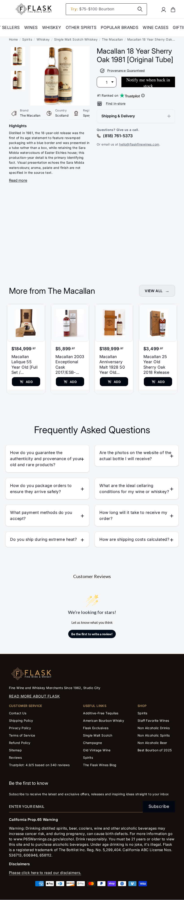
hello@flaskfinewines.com (139, 144)
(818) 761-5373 (118, 135)
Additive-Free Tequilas (100, 713)
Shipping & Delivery (118, 116)
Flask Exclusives (95, 728)
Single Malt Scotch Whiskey (76, 39)
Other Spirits (81, 27)
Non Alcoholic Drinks (154, 728)
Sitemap (15, 750)
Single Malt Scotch (98, 735)
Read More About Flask (34, 696)
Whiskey (51, 27)
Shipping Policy (21, 720)
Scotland (61, 115)
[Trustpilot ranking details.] (142, 95)
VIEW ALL (153, 291)
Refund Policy (20, 743)
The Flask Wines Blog (99, 765)
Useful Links (94, 706)
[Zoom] (60, 49)
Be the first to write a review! (92, 634)
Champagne (92, 743)
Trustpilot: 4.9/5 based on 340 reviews (39, 765)
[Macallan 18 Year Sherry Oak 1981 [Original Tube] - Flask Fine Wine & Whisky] (17, 56)
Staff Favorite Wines (153, 720)
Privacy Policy (20, 728)
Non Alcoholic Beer (152, 743)
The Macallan (112, 39)
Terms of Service (22, 735)
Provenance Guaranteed (126, 70)
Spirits (27, 39)
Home (13, 39)
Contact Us (17, 713)
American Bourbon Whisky (103, 720)
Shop (142, 706)
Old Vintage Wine (96, 750)
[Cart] (173, 9)
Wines (31, 27)
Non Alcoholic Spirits (154, 735)
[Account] (163, 9)
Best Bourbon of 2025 (155, 750)
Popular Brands (119, 27)
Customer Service (25, 706)
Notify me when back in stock (148, 82)
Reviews (15, 757)
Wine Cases (155, 27)
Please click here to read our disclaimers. (45, 872)
